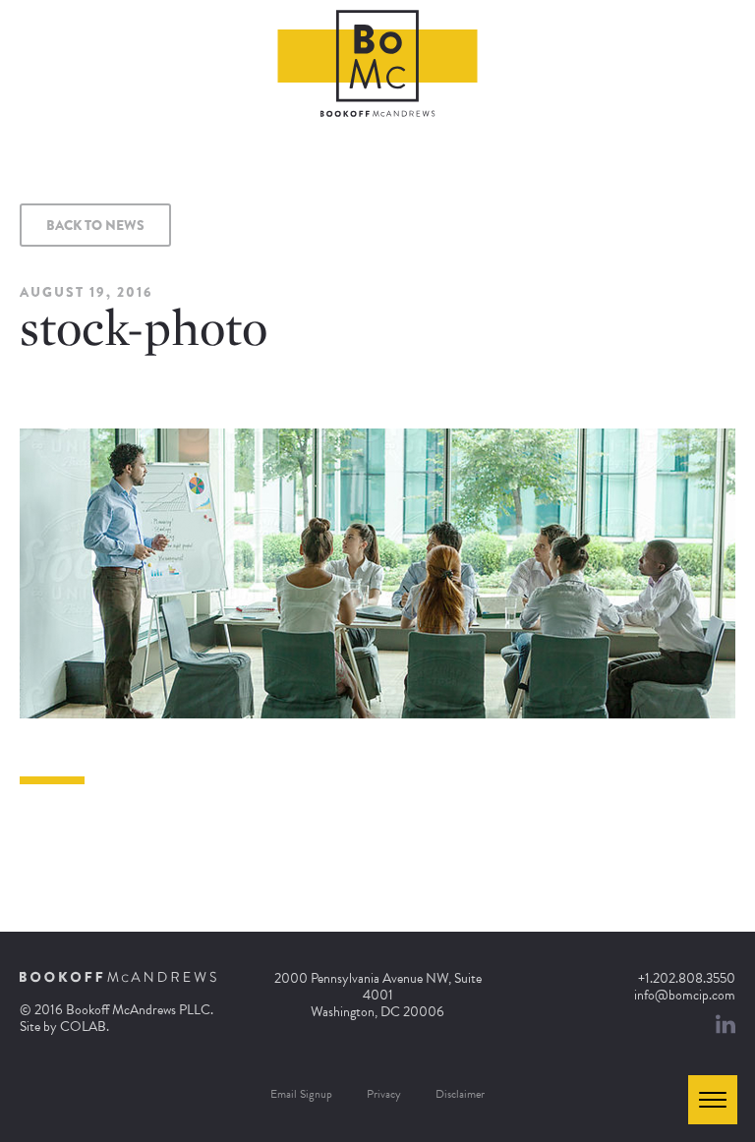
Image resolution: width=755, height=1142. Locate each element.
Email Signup (301, 1094)
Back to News (95, 225)
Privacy (384, 1094)
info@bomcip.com (684, 995)
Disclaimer (460, 1094)
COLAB (83, 1026)
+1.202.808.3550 (686, 978)
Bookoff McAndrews (378, 63)
